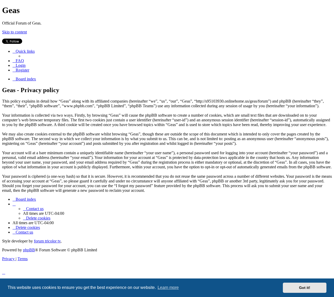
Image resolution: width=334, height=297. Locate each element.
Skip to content (14, 32)
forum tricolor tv (47, 241)
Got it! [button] (304, 288)
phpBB (29, 250)
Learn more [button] (168, 287)
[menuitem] (18, 60)
